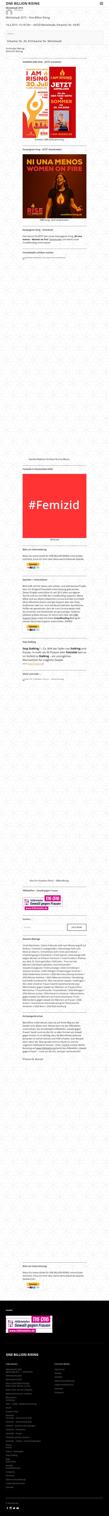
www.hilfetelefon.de (46, 1048)
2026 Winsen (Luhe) (32, 993)
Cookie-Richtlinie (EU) (15, 1483)
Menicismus (29, 990)
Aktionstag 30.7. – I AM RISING (19, 1372)
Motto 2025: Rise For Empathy (19, 1389)
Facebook (10, 1475)
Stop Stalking (35, 664)
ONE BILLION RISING (23, 3)
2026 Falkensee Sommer (58, 977)
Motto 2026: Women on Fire (18, 1386)
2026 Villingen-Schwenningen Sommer (61, 971)
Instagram (10, 1472)
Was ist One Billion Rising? (17, 1383)
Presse (9, 1445)
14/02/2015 (18, 10)
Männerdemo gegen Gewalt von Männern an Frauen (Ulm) (52, 987)
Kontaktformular (13, 1468)
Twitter (14, 1508)
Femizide (10, 1415)
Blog (8, 1459)
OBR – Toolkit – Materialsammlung (21, 1404)
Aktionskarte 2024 (14, 1379)
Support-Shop (12, 1411)
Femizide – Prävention (15, 1429)
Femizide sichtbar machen (17, 1437)
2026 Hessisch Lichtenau (56, 993)
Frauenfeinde (60, 990)
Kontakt (9, 1465)
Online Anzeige (51, 967)
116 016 (65, 1045)
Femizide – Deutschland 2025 (19, 1422)
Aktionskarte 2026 (14, 1369)
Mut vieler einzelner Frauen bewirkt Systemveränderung (51, 983)
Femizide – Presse (14, 1433)
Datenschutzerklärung (16, 1479)
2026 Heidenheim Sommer (36, 974)
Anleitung (10, 1400)
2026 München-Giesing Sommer (67, 974)
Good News (11, 1461)
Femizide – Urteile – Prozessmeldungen (23, 1441)
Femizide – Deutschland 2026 (19, 1418)
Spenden (10, 1487)
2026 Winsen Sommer (34, 977)
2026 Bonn (39, 1006)
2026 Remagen (75, 990)
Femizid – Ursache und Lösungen (20, 1425)
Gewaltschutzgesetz (32, 967)
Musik (8, 1407)
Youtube (18, 1508)
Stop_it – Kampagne (14, 1451)
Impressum (59, 1369)
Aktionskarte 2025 (14, 1375)
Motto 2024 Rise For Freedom (19, 1393)
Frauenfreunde (43, 990)
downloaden (55, 239)
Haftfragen (78, 980)
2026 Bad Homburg (56, 1006)
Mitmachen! (11, 1397)
